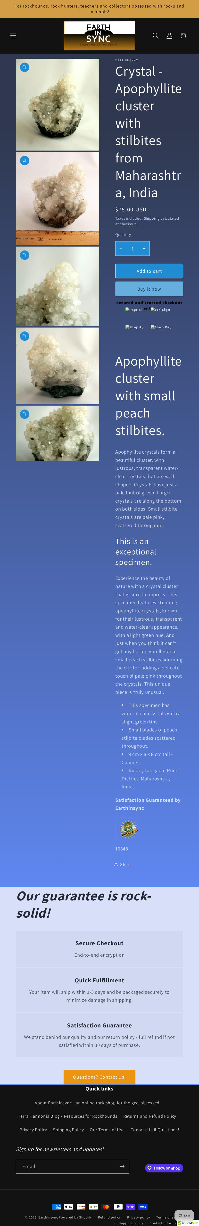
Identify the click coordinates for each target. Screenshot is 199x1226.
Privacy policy (138, 1217)
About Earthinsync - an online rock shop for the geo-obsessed (97, 1103)
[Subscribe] (122, 1166)
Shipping (152, 218)
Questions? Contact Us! (99, 1077)
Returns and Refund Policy (149, 1116)
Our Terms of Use (107, 1129)
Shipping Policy (68, 1129)
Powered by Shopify (75, 1217)
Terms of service (169, 1217)
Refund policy (109, 1217)
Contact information (166, 1223)
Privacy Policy (33, 1129)
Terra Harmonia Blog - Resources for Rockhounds (67, 1116)
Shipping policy (130, 1223)
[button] (13, 36)
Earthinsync (48, 1217)
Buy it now (149, 289)
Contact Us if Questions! (155, 1129)
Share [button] (126, 864)
